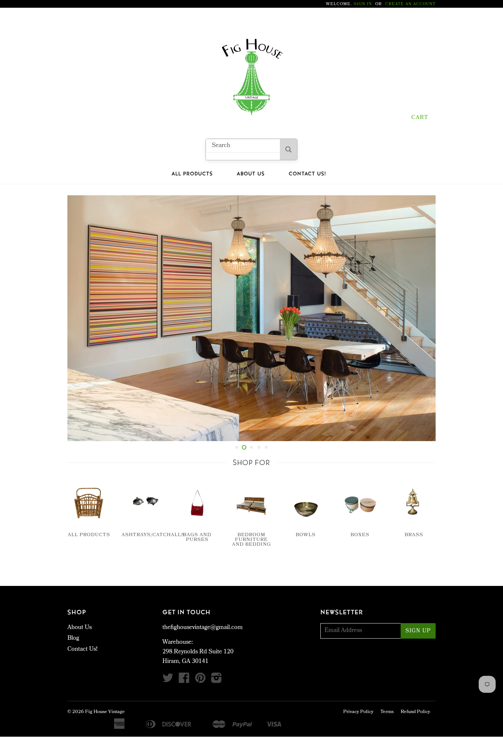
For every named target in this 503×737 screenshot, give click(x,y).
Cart (419, 118)
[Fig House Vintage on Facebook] (184, 681)
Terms (387, 712)
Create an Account (410, 4)
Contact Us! (307, 174)
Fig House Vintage (105, 712)
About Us (251, 174)
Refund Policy (415, 712)
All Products (192, 174)
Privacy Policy (358, 712)
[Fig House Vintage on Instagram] (216, 681)
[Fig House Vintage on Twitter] (167, 681)
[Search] (288, 149)
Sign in (362, 4)
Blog (73, 638)
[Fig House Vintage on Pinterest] (200, 681)
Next (420, 318)
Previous (83, 318)
